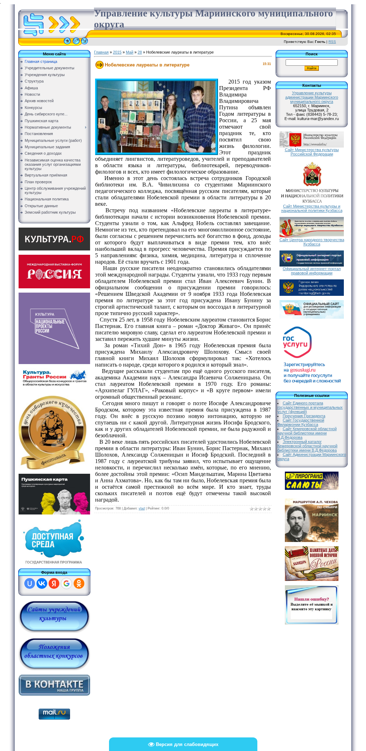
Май (129, 52)
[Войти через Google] (66, 583)
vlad (142, 508)
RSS (332, 42)
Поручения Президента (304, 416)
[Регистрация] (76, 44)
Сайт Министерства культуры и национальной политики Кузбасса (311, 208)
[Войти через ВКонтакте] (41, 583)
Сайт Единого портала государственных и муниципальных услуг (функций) (310, 407)
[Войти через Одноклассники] (79, 583)
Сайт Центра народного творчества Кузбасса (312, 242)
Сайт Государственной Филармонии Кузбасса (300, 422)
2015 (117, 52)
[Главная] (67, 44)
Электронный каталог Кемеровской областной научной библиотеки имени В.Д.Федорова (307, 445)
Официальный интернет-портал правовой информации (312, 271)
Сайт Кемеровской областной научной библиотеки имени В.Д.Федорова (307, 433)
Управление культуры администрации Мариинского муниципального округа (311, 97)
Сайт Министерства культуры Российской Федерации (312, 152)
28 (140, 52)
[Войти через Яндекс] (54, 583)
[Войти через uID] (29, 583)
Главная (101, 52)
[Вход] (84, 44)
